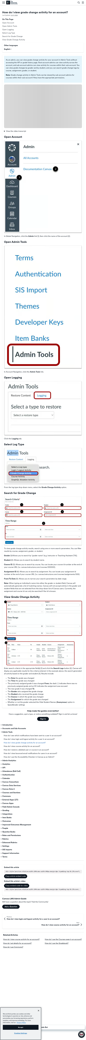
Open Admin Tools (9, 26)
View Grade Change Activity (13, 40)
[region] (20, 1023)
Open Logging (8, 30)
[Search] (79, 2)
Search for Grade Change (12, 36)
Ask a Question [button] (11, 907)
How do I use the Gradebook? (56, 943)
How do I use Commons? (13, 947)
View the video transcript (16, 131)
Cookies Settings (20, 1033)
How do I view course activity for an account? (21, 939)
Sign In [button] (43, 719)
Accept (20, 1027)
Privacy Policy (21, 1022)
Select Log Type (8, 33)
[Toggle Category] (1, 725)
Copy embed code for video (16, 886)
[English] (12, 3)
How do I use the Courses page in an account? (63, 939)
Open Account (8, 23)
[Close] (38, 1010)
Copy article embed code (15, 876)
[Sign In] (83, 2)
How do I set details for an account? (17, 943)
